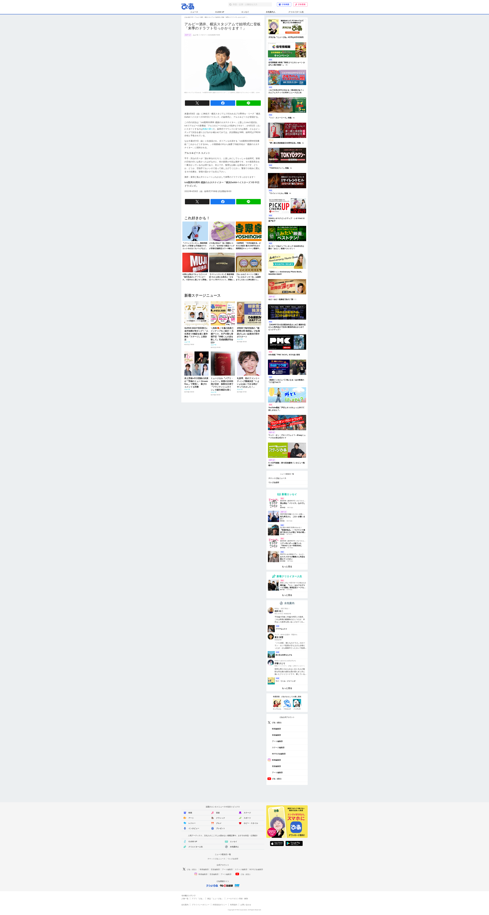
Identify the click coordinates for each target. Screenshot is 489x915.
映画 (190, 812)
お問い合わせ (245, 904)
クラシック (220, 818)
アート (191, 818)
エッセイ (245, 12)
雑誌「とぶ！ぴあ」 (215, 898)
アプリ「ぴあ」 (198, 898)
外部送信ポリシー (220, 904)
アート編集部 (277, 741)
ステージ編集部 (278, 747)
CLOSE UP (219, 12)
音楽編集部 (276, 735)
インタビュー (193, 828)
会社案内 (184, 904)
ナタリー (203, 35)
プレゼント (220, 828)
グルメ (218, 823)
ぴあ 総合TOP (188, 17)
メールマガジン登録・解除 (237, 898)
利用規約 (233, 904)
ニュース (194, 12)
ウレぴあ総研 (273, 482)
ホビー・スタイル (251, 823)
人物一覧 (184, 898)
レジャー (192, 823)
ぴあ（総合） (277, 722)
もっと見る (287, 566)
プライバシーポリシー (200, 904)
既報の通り (208, 129)
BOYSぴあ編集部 (279, 753)
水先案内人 (270, 12)
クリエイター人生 (296, 12)
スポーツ (247, 818)
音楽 (218, 812)
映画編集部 (276, 728)
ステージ (247, 812)
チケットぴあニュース (277, 478)
